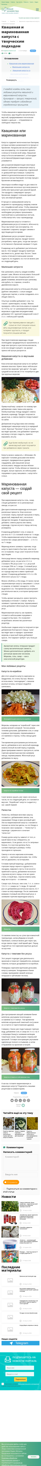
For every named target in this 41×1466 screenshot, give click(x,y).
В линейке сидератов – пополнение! (26, 1228)
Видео (36, 2)
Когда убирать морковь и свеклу (29, 1325)
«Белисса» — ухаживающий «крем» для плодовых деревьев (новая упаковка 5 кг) (29, 1241)
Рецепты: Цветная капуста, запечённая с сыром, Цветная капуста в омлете (8, 1134)
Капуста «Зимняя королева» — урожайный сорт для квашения (20, 1134)
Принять (33, 1457)
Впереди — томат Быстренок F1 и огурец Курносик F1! (29, 1252)
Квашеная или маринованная (21, 63)
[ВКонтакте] (12, 1100)
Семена (13, 2)
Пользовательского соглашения (28, 1384)
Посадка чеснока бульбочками (28, 1313)
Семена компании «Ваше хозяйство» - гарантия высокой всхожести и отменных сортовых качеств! (28, 1204)
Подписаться (21, 1379)
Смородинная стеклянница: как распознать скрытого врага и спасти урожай (29, 1302)
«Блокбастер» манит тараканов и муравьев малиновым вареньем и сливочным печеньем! (29, 1217)
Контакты (4, 4)
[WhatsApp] (29, 1100)
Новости (26, 2)
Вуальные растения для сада (28, 1276)
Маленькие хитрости (21, 67)
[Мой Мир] (20, 1100)
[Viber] (25, 1100)
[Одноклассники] (16, 1100)
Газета (31, 2)
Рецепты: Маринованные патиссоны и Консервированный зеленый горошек (32, 1135)
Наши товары (5, 2)
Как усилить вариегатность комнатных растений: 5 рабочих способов (29, 1290)
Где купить (19, 2)
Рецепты (33, 50)
